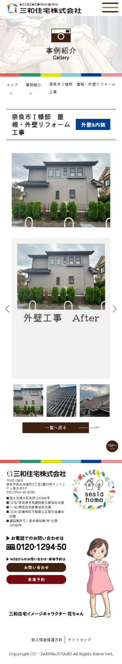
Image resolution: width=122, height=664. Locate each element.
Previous (7, 309)
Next (114, 309)
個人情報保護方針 (46, 639)
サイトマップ (79, 639)
